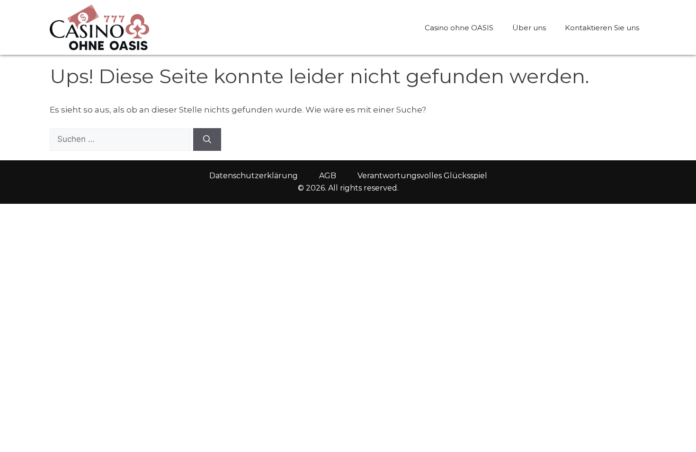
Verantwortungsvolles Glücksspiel (422, 175)
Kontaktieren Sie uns (602, 27)
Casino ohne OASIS (459, 27)
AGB (327, 175)
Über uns (529, 27)
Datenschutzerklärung (253, 175)
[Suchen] (207, 139)
